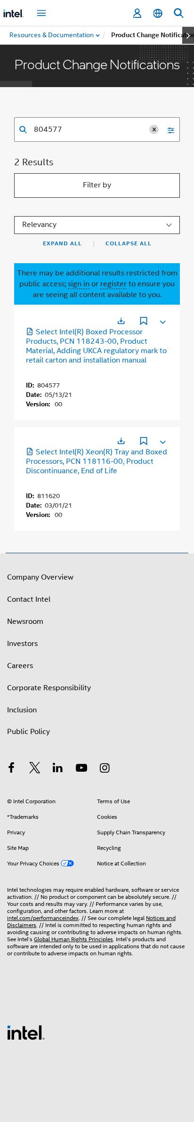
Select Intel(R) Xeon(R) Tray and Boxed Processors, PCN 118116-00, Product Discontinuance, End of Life (96, 461)
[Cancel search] (154, 129)
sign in (78, 284)
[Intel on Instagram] (105, 769)
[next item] (188, 35)
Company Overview (40, 577)
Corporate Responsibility (49, 688)
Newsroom (25, 621)
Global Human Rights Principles (73, 939)
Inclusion (22, 710)
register (113, 284)
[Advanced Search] (167, 129)
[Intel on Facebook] (11, 769)
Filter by (97, 185)
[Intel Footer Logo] (26, 1032)
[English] (158, 13)
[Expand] (162, 320)
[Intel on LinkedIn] (58, 769)
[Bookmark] (143, 322)
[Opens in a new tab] (121, 321)
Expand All (62, 243)
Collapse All (128, 243)
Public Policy (28, 731)
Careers (20, 665)
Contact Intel (28, 599)
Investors (22, 643)
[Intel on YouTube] (81, 769)
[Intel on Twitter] (35, 769)
